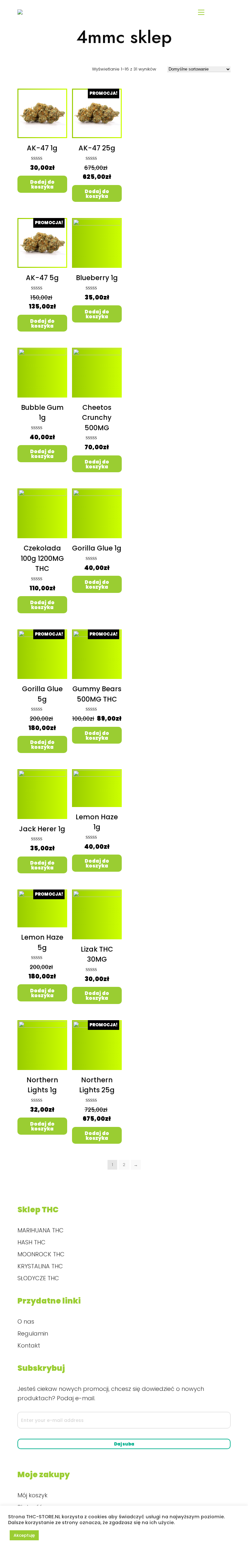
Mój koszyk (32, 1495)
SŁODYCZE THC (38, 1278)
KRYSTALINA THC (40, 1266)
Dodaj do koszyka (42, 184)
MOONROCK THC (41, 1254)
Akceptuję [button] (24, 1535)
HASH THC (31, 1242)
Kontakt (28, 1345)
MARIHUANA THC (40, 1230)
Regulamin (32, 1333)
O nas (25, 1321)
